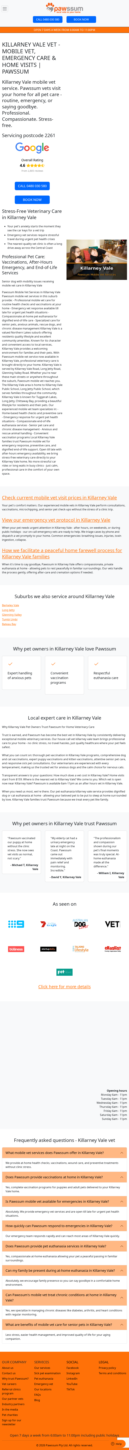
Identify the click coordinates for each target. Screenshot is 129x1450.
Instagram (73, 1373)
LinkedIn (72, 1378)
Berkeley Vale (10, 605)
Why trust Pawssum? (15, 1378)
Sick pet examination (47, 1373)
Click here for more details (64, 986)
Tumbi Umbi (9, 619)
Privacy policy (107, 1368)
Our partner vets (12, 1399)
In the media (10, 1409)
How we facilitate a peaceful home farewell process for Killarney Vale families (62, 553)
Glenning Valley (12, 615)
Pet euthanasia (43, 1378)
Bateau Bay (9, 624)
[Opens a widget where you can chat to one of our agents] (116, 1444)
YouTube (72, 1384)
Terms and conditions (112, 1373)
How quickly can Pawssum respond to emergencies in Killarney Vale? (59, 1226)
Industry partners (13, 1404)
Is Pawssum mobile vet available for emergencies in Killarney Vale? (57, 1201)
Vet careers (9, 1384)
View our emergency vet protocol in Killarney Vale (56, 520)
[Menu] (4, 8)
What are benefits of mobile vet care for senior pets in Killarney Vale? (59, 1324)
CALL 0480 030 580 (47, 19)
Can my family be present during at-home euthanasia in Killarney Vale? (60, 1270)
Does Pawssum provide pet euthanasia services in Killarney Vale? (56, 1246)
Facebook (73, 1368)
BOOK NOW (81, 19)
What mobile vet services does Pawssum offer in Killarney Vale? (55, 1152)
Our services (42, 1368)
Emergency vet (43, 1384)
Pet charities (10, 1415)
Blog (37, 1400)
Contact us (9, 1373)
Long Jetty (8, 610)
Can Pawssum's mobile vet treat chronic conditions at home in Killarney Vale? (61, 1297)
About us (7, 1368)
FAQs (37, 1395)
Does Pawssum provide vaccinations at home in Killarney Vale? (54, 1177)
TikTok (71, 1389)
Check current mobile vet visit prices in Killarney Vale (59, 497)
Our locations (43, 1389)
